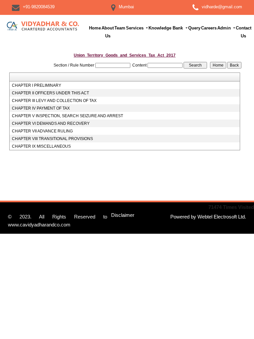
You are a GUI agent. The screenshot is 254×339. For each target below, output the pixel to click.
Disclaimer (122, 215)
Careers (209, 27)
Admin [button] (224, 27)
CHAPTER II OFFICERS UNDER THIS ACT (50, 93)
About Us (108, 31)
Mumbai (126, 6)
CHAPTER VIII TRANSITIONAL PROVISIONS (52, 138)
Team (119, 27)
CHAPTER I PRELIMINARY (36, 85)
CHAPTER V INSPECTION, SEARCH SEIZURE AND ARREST (67, 116)
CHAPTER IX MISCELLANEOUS (41, 146)
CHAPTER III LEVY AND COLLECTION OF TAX (54, 100)
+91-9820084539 (39, 6)
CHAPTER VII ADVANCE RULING (42, 131)
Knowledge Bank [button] (166, 27)
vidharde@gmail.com (222, 6)
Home (95, 27)
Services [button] (135, 27)
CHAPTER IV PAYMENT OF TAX (41, 108)
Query (194, 27)
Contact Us (243, 31)
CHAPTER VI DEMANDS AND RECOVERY (51, 123)
